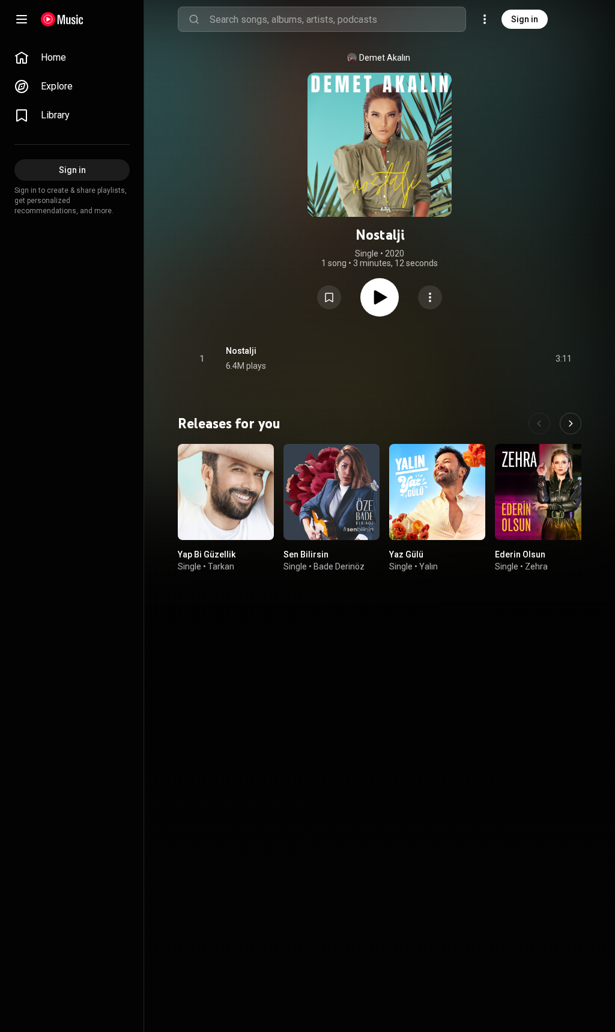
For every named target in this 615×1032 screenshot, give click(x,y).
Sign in (524, 19)
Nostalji (241, 351)
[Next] (570, 423)
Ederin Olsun (520, 554)
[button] (329, 297)
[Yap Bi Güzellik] (226, 492)
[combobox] (337, 19)
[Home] (62, 19)
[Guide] (21, 19)
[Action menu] (430, 297)
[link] (72, 57)
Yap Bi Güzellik (206, 554)
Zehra (536, 566)
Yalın (428, 566)
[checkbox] (563, 358)
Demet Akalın (384, 57)
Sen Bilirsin (306, 554)
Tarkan (221, 566)
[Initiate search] (194, 19)
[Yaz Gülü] (437, 492)
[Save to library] (329, 297)
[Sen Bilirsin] (331, 492)
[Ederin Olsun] (543, 492)
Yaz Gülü (406, 554)
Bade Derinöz (339, 566)
